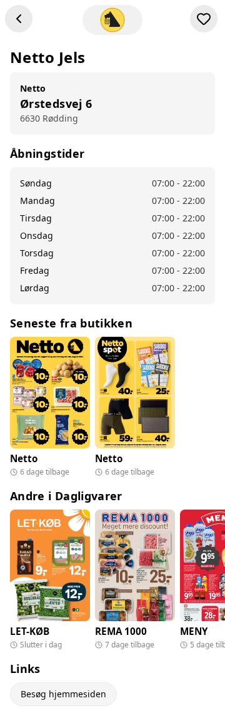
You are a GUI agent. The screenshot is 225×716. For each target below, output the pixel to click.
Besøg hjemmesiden (63, 694)
